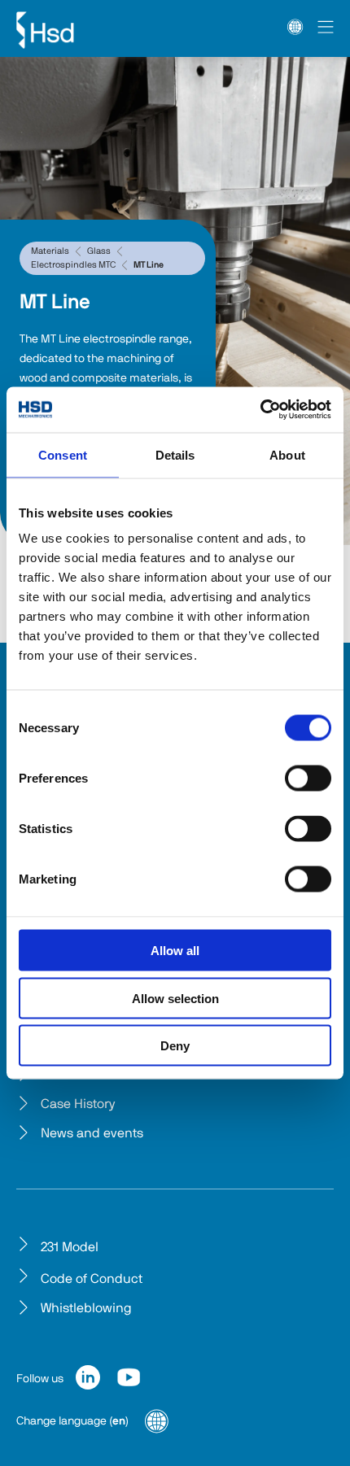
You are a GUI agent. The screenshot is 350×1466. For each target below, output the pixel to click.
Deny (175, 1046)
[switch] (308, 779)
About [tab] (287, 454)
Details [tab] (175, 454)
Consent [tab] (62, 454)
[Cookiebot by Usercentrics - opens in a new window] (260, 410)
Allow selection (175, 998)
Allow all (175, 951)
